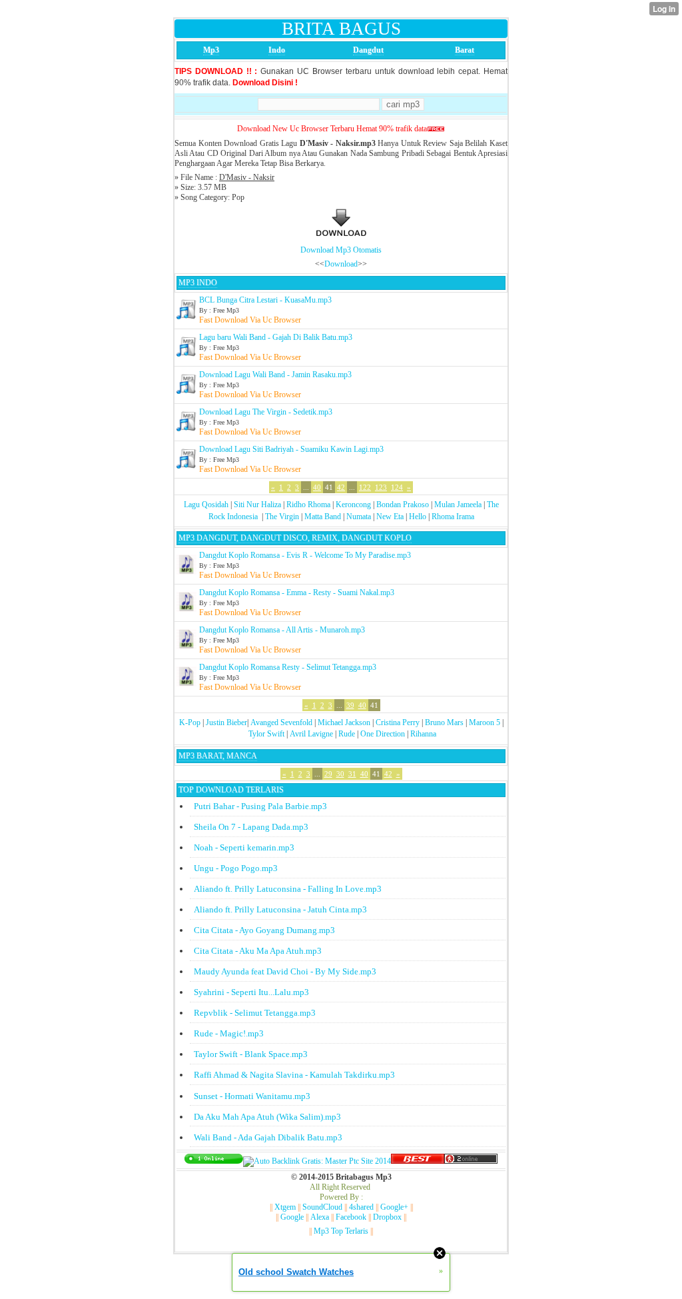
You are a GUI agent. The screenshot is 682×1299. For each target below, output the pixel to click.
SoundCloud (322, 1207)
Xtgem (285, 1207)
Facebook (351, 1217)
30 (340, 774)
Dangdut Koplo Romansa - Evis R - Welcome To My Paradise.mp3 (305, 555)
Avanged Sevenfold (281, 722)
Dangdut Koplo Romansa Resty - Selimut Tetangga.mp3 (287, 667)
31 (352, 774)
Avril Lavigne (311, 733)
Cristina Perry (398, 722)
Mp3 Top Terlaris (341, 1231)
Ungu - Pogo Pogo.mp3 (236, 868)
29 (328, 774)
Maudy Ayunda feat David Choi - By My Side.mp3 (285, 971)
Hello (417, 516)
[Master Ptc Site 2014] (317, 1161)
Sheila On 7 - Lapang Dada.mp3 (251, 827)
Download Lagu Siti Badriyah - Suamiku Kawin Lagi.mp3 (291, 449)
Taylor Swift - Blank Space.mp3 (251, 1054)
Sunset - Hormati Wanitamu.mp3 (252, 1096)
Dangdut (368, 50)
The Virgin (282, 516)
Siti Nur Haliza (257, 504)
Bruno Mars (444, 722)
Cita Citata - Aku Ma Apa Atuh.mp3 (258, 951)
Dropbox (387, 1217)
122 (365, 487)
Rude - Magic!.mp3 (229, 1033)
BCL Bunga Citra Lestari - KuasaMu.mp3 (265, 300)
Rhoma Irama (453, 516)
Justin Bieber (226, 722)
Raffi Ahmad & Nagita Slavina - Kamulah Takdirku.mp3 (294, 1075)
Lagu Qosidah (206, 504)
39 (350, 705)
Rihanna (423, 733)
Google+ (394, 1207)
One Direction (382, 733)
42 (341, 487)
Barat (464, 50)
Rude (346, 733)
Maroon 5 (484, 722)
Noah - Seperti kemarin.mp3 (244, 847)
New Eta (390, 516)
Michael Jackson (344, 722)
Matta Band (322, 516)
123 (381, 487)
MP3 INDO (197, 282)
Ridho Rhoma (308, 504)
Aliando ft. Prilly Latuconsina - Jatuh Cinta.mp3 (280, 909)
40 (317, 487)
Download (341, 264)
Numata (358, 516)
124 (397, 487)
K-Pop (189, 722)
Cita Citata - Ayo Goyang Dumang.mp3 (264, 930)
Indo (276, 50)
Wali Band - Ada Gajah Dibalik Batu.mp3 (268, 1137)
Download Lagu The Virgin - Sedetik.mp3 (265, 412)
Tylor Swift (266, 733)
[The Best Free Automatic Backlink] (417, 1161)
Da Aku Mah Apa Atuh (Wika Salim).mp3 (267, 1117)
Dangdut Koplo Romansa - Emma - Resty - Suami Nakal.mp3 (296, 592)
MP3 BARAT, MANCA (217, 755)
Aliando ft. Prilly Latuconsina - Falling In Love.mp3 (288, 889)
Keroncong (353, 504)
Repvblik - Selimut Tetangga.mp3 (255, 1013)
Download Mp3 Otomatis (341, 250)
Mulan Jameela (458, 504)
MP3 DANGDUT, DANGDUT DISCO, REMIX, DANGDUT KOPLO (295, 538)
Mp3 (211, 50)
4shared (361, 1207)
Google (292, 1217)
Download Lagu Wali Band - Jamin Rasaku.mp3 (275, 374)
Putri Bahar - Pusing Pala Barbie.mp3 (260, 806)
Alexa (319, 1217)
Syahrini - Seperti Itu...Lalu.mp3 (251, 992)
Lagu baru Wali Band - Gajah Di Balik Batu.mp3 (275, 337)
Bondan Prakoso (402, 504)
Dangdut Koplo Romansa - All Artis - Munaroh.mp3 (282, 630)
